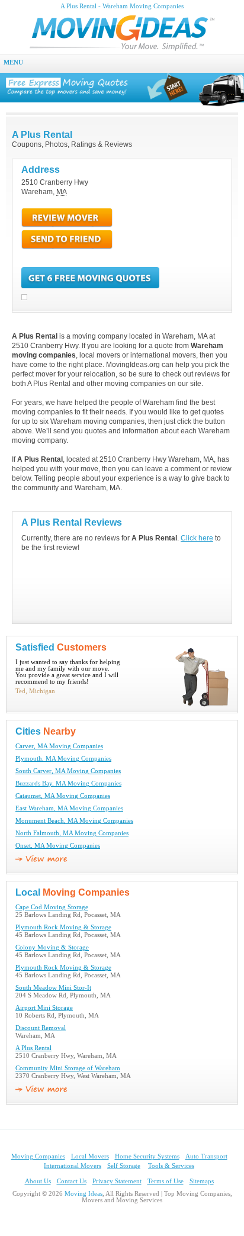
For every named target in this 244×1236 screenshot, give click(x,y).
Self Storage (123, 1166)
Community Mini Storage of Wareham (67, 1068)
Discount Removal (40, 1028)
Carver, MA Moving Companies (59, 746)
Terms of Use (165, 1181)
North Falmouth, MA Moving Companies (72, 833)
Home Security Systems (147, 1156)
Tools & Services (171, 1166)
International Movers (72, 1166)
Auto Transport (206, 1156)
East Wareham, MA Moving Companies (69, 808)
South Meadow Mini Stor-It (53, 987)
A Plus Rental (33, 1048)
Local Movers (90, 1156)
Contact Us (71, 1181)
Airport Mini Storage (44, 1008)
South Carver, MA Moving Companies (68, 771)
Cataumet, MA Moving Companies (62, 796)
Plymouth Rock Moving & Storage (63, 927)
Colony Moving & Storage (52, 947)
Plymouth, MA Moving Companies (63, 758)
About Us (38, 1181)
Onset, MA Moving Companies (57, 845)
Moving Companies (38, 1156)
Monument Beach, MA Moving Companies (74, 820)
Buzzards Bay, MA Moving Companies (68, 783)
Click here (197, 538)
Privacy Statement (117, 1181)
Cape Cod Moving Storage (51, 907)
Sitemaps (202, 1181)
